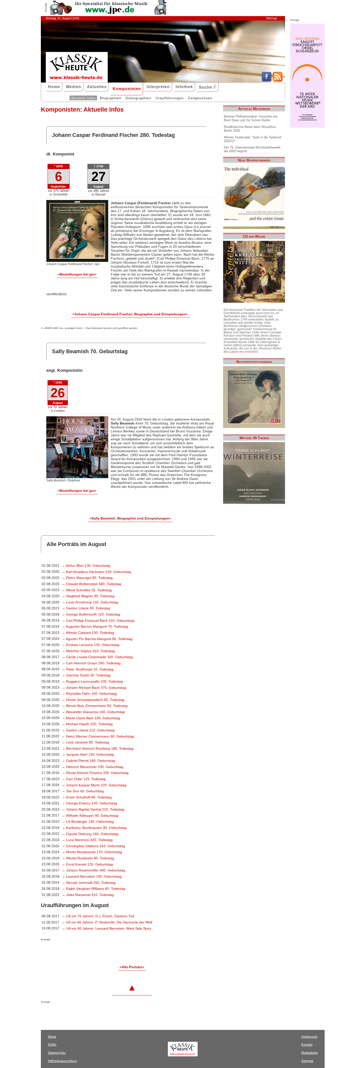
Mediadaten (309, 1053)
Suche (206, 87)
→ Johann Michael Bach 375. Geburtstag (94, 688)
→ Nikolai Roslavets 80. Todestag (88, 858)
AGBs (52, 1044)
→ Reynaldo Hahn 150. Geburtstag (89, 693)
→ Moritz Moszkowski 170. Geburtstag (92, 852)
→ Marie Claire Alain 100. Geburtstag (91, 718)
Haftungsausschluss (62, 1061)
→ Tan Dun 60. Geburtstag (83, 791)
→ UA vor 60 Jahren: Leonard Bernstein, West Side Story (106, 928)
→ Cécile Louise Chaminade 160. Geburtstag (97, 657)
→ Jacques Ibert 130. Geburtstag (88, 754)
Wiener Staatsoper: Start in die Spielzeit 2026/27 (252, 139)
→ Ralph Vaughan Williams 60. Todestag (93, 889)
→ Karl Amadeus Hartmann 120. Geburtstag (96, 572)
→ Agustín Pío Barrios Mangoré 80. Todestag (97, 639)
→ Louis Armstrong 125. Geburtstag (90, 602)
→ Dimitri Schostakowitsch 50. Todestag (93, 700)
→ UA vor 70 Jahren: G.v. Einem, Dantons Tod (98, 916)
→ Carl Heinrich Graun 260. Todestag (91, 663)
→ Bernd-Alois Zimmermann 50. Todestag (95, 706)
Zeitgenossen (200, 98)
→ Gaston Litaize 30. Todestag (86, 608)
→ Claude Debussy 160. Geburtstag (90, 834)
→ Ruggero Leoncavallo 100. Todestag (92, 681)
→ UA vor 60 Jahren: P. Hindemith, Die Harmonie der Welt (106, 922)
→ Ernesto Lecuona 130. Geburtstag (90, 645)
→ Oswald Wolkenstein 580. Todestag (91, 584)
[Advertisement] (99, 950)
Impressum (309, 1037)
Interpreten (158, 87)
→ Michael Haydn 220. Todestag (87, 724)
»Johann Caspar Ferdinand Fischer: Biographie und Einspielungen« (130, 314)
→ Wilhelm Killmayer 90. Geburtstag (90, 816)
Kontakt (306, 1044)
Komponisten (127, 89)
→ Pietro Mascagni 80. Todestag (87, 578)
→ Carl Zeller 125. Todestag (84, 779)
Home (54, 87)
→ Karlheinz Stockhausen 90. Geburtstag (94, 828)
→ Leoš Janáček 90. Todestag (85, 742)
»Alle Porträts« (132, 967)
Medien (73, 87)
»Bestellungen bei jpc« (77, 274)
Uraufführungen (170, 98)
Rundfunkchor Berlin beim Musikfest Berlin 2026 (250, 128)
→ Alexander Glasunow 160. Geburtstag (93, 712)
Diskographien (138, 98)
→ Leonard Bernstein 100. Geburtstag (92, 876)
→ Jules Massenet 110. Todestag (88, 895)
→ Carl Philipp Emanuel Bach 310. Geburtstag (98, 620)
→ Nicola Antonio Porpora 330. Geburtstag (95, 773)
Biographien (110, 98)
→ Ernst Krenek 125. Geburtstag (87, 864)
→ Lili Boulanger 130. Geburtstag (88, 821)
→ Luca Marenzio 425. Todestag (87, 840)
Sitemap (271, 18)
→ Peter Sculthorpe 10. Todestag (88, 669)
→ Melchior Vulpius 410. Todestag (88, 651)
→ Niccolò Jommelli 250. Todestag (89, 883)
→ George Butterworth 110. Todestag (91, 614)
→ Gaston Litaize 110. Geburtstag (88, 730)
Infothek (184, 87)
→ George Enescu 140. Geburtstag (89, 803)
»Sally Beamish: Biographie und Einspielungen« (130, 518)
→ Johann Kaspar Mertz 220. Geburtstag (94, 785)
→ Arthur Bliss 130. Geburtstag (86, 566)
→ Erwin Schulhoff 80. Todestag (87, 797)
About (52, 1037)
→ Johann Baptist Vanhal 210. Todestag (93, 809)
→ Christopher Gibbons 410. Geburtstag (93, 846)
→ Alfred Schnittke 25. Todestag (87, 590)
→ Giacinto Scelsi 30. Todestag (86, 675)
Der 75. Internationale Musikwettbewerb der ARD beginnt (252, 149)
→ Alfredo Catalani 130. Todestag (88, 633)
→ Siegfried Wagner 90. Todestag (88, 596)
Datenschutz (57, 1053)
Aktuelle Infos (83, 98)
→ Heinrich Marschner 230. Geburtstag (92, 767)
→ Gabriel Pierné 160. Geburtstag (88, 761)
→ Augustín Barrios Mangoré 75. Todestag (95, 626)
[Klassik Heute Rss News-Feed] (278, 80)
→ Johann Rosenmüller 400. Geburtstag (93, 870)
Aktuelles (97, 87)
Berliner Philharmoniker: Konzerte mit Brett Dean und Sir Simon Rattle (250, 118)
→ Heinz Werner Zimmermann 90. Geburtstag (97, 736)
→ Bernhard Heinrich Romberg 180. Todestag (97, 748)
